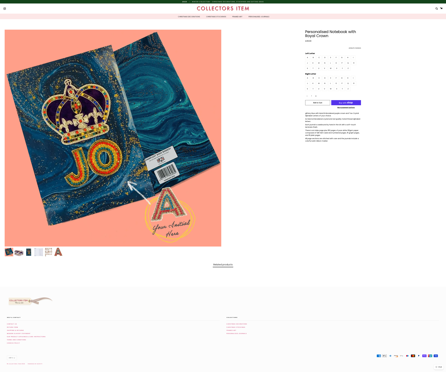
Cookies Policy (13, 343)
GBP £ (11, 358)
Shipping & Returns (15, 330)
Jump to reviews (355, 48)
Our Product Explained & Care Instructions (26, 337)
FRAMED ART (237, 16)
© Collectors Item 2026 (16, 364)
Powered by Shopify (35, 364)
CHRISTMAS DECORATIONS (189, 16)
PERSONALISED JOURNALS (259, 16)
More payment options (346, 107)
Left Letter (310, 53)
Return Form (12, 327)
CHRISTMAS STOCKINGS (216, 16)
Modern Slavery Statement (18, 333)
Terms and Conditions (16, 340)
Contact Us (12, 324)
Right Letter (310, 74)
